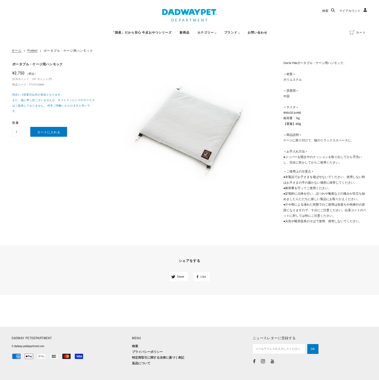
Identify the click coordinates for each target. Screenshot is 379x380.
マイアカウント (350, 11)
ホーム (16, 50)
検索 (325, 11)
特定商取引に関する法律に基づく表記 (158, 357)
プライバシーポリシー (147, 352)
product (32, 50)
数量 (15, 123)
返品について (141, 363)
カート (361, 32)
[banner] (189, 15)
